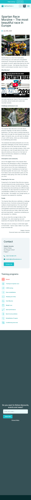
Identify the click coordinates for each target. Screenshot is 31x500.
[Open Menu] (28, 6)
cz (20, 6)
